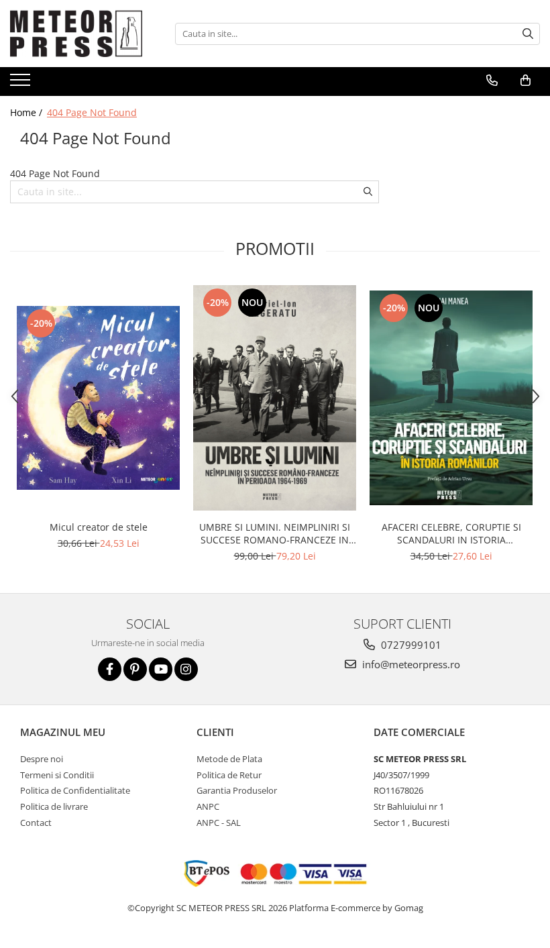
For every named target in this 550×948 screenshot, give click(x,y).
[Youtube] (160, 669)
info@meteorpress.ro (410, 664)
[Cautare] (528, 34)
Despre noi (41, 759)
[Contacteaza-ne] (492, 80)
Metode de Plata (229, 759)
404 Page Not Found (92, 112)
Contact (36, 823)
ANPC (208, 806)
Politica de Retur (229, 775)
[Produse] (22, 84)
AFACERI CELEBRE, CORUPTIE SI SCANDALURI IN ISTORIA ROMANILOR (451, 533)
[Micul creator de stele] (98, 398)
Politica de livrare (54, 806)
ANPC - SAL (219, 823)
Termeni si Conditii (57, 775)
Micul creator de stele (99, 527)
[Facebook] (109, 669)
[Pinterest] (135, 669)
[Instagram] (186, 669)
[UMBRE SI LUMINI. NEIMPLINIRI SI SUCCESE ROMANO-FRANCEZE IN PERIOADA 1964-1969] (274, 397)
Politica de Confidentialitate (75, 790)
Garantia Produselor (237, 790)
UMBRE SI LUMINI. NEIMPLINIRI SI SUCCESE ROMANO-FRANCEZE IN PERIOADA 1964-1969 (274, 533)
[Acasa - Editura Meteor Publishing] (77, 33)
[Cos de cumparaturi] (525, 80)
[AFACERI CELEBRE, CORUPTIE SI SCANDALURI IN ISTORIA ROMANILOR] (451, 398)
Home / (27, 112)
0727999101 (409, 644)
